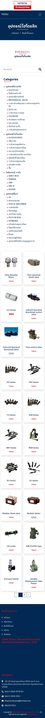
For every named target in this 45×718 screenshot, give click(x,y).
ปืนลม (11, 234)
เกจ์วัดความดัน (15, 214)
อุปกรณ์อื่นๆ (12, 194)
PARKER (12, 179)
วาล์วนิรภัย (13, 207)
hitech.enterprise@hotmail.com (18, 701)
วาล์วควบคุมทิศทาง (17, 144)
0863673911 (10, 705)
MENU (5, 14)
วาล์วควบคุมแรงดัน (17, 161)
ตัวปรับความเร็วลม (17, 119)
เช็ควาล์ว (12, 141)
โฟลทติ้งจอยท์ (15, 227)
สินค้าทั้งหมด (27, 33)
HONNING (13, 221)
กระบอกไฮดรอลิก (16, 151)
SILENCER (13, 116)
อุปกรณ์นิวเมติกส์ (16, 96)
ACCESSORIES (15, 137)
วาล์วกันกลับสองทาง (18, 129)
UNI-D (11, 186)
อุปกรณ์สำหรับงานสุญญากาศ (22, 241)
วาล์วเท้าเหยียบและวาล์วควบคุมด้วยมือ (24, 105)
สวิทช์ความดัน (15, 164)
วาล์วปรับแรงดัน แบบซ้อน (20, 154)
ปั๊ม (10, 168)
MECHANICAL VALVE (18, 100)
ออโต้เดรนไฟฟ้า (16, 231)
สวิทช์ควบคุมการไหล (17, 224)
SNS (11, 182)
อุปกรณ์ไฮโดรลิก (14, 134)
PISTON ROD (15, 217)
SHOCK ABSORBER (17, 204)
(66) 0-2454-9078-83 (14, 691)
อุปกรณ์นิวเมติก (13, 86)
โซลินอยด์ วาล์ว (13, 172)
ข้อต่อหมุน (13, 211)
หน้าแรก (15, 33)
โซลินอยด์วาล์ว (15, 93)
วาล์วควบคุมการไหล (17, 148)
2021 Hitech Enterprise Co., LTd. (25, 712)
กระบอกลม (13, 123)
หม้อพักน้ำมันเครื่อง (17, 158)
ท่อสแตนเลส (14, 200)
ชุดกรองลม (13, 90)
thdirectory (31, 714)
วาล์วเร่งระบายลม (16, 113)
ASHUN (12, 189)
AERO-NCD (14, 176)
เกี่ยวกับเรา (8, 621)
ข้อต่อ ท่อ (13, 109)
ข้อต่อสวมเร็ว (15, 126)
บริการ (6, 630)
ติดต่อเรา (7, 634)
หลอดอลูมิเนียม (15, 238)
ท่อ (10, 197)
